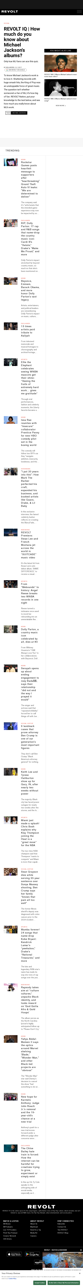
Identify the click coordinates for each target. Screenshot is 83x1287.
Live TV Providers (9, 1230)
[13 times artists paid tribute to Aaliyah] (11, 326)
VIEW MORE (60, 105)
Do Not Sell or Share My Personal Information (64, 1283)
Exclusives (25, 220)
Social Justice (27, 723)
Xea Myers (10, 67)
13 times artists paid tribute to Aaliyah (28, 331)
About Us (33, 1224)
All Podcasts (8, 1227)
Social (6, 23)
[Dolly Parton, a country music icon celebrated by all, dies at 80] (11, 629)
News (23, 159)
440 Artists (7, 1239)
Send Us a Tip (35, 1230)
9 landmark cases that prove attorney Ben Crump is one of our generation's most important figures (30, 737)
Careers (33, 1236)
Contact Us (61, 1227)
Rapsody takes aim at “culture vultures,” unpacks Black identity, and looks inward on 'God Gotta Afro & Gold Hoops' (30, 1000)
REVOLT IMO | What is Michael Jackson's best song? (60, 100)
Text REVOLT (62, 1230)
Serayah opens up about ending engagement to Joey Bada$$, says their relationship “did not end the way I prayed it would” (30, 684)
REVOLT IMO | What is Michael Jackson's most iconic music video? (60, 75)
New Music (25, 530)
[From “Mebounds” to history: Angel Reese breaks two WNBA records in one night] (11, 584)
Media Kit (33, 1233)
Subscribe (61, 1224)
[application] (63, 1263)
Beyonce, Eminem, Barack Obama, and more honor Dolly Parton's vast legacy (30, 290)
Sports (24, 359)
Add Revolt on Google (17, 70)
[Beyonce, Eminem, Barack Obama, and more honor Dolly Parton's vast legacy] (11, 281)
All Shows (7, 1224)
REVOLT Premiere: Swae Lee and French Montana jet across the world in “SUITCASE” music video (29, 545)
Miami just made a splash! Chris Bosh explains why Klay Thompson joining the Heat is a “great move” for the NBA (30, 833)
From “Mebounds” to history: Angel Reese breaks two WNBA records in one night (30, 593)
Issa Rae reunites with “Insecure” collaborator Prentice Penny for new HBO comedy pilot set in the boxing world (30, 432)
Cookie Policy (12, 1278)
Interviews (25, 469)
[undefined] (60, 63)
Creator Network (9, 1236)
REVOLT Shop (62, 1233)
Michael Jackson (19, 113)
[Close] (80, 1273)
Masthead (34, 1227)
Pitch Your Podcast (10, 1233)
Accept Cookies (40, 1283)
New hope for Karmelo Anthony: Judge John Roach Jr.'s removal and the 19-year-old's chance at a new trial (30, 1109)
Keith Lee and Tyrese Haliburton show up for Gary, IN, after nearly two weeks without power (29, 782)
